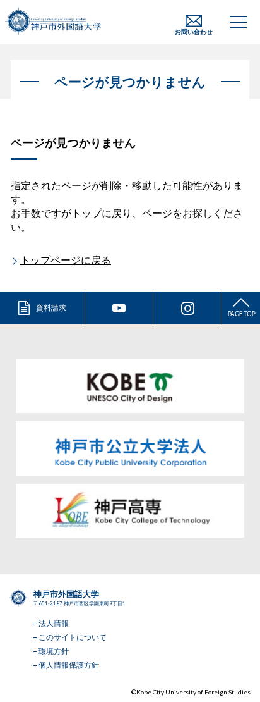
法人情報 (53, 623)
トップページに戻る (65, 260)
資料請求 (51, 307)
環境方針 (53, 651)
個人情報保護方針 (68, 665)
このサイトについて (72, 637)
